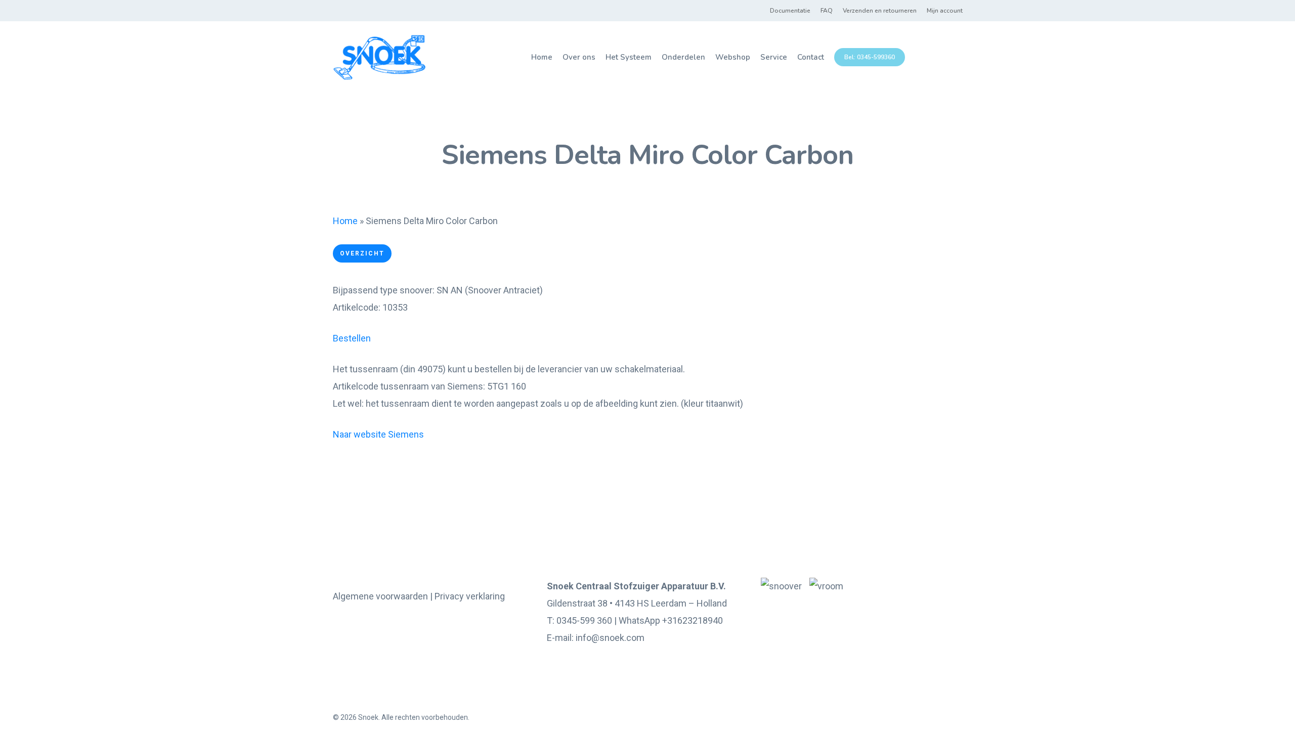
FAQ (827, 11)
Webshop (732, 57)
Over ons (579, 57)
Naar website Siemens (378, 434)
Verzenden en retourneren (880, 11)
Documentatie (790, 11)
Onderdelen (683, 57)
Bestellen (352, 338)
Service (773, 57)
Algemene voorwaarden (380, 596)
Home (541, 57)
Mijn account (945, 11)
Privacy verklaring (470, 596)
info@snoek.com (610, 637)
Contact (810, 57)
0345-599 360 (584, 620)
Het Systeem (629, 57)
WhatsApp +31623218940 (671, 620)
